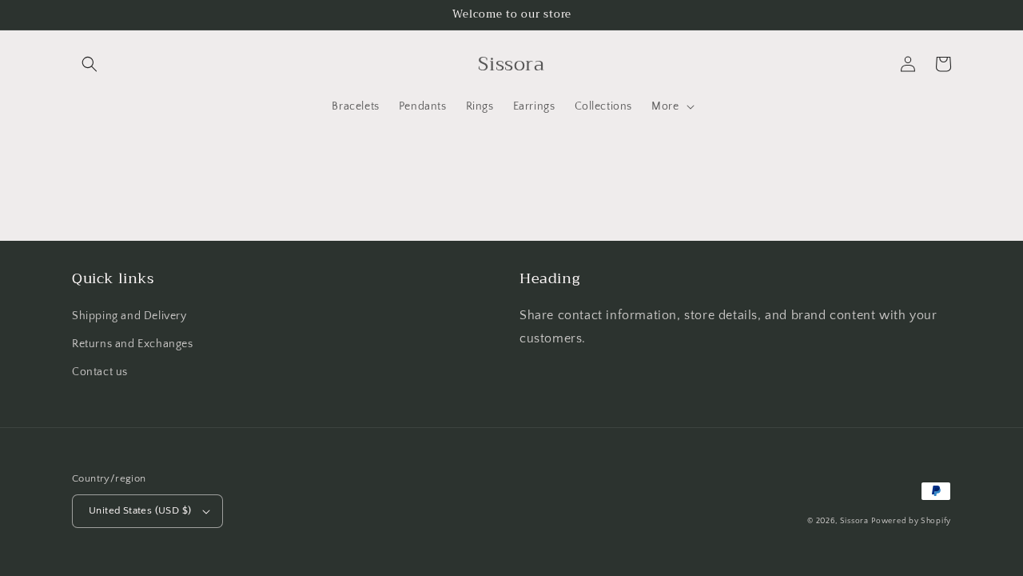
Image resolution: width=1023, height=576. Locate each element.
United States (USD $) (140, 510)
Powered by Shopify (911, 521)
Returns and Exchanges (132, 344)
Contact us (100, 372)
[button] (89, 64)
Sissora (854, 521)
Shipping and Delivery (129, 316)
